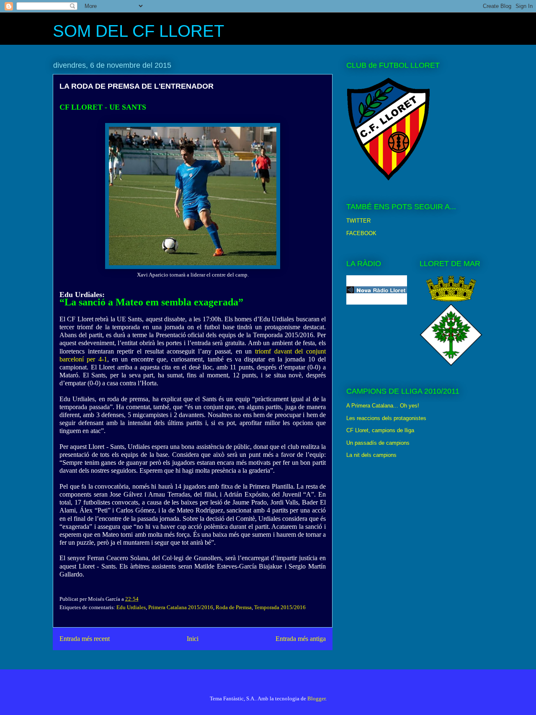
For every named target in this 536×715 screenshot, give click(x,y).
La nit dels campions (371, 455)
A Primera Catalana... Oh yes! (382, 405)
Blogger (316, 698)
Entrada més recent (84, 638)
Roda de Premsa (234, 607)
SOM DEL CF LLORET (138, 31)
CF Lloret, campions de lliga (380, 430)
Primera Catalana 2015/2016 (180, 607)
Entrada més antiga (301, 638)
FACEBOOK (361, 233)
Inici (192, 638)
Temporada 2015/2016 (280, 607)
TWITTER (358, 221)
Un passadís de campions (378, 443)
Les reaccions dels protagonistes (386, 418)
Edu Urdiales (131, 607)
